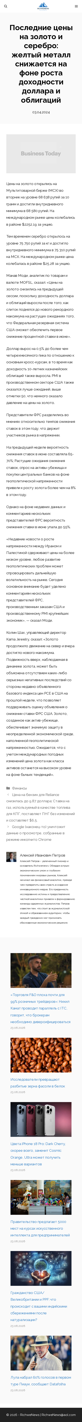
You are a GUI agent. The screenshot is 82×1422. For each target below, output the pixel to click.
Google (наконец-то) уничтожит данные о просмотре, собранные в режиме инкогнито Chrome (35, 833)
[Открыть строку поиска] (5, 6)
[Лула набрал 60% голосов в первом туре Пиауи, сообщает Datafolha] (41, 1367)
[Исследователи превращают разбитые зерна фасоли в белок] (41, 1069)
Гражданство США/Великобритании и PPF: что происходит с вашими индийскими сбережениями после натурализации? (39, 1306)
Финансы (19, 788)
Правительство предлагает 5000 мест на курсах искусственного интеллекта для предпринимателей (40, 1228)
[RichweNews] (43, 6)
